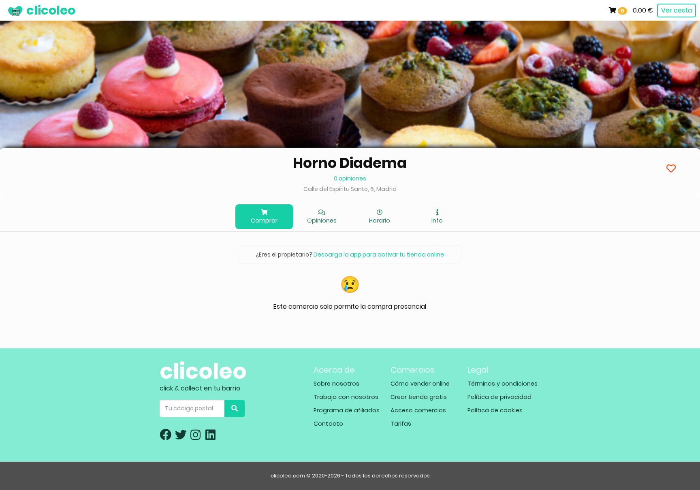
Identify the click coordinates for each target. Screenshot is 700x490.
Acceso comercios (418, 410)
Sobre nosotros (336, 384)
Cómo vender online (420, 384)
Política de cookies (495, 410)
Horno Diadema (350, 163)
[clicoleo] (6, 10)
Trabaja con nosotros (346, 397)
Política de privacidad (499, 397)
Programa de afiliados (347, 410)
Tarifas (401, 424)
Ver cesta (676, 10)
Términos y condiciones (502, 384)
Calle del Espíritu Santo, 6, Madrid (350, 189)
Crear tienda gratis (419, 397)
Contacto (328, 424)
